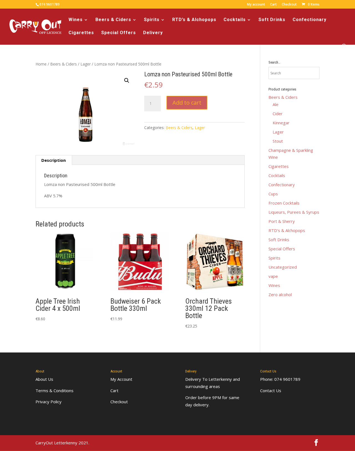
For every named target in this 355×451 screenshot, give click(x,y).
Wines (76, 20)
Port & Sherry (281, 221)
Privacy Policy (49, 401)
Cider (278, 113)
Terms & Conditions (54, 390)
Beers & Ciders (113, 20)
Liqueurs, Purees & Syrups (293, 212)
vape (273, 276)
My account (256, 5)
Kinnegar (281, 122)
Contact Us (270, 390)
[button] (127, 80)
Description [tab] (53, 160)
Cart (273, 5)
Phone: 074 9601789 (280, 379)
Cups (273, 193)
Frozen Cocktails (284, 203)
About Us (44, 379)
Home (41, 64)
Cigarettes (81, 33)
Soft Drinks (271, 20)
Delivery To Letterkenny (208, 379)
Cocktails (235, 20)
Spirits (151, 20)
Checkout (289, 5)
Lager (85, 64)
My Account (121, 379)
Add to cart (187, 102)
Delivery (153, 33)
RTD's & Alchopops (286, 230)
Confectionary (309, 20)
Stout (278, 141)
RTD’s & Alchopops (194, 20)
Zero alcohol (280, 294)
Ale (275, 104)
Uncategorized (282, 267)
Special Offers (118, 33)
